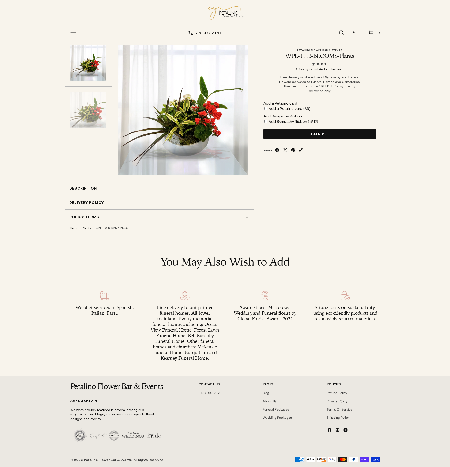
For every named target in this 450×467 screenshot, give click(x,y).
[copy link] (301, 151)
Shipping (302, 69)
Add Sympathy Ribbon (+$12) (293, 121)
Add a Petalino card (280, 103)
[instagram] (345, 430)
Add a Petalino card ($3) (289, 108)
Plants (87, 228)
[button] (73, 32)
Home (74, 228)
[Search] (341, 32)
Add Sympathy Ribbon (282, 116)
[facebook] (277, 151)
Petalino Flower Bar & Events (108, 460)
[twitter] (285, 151)
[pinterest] (293, 151)
